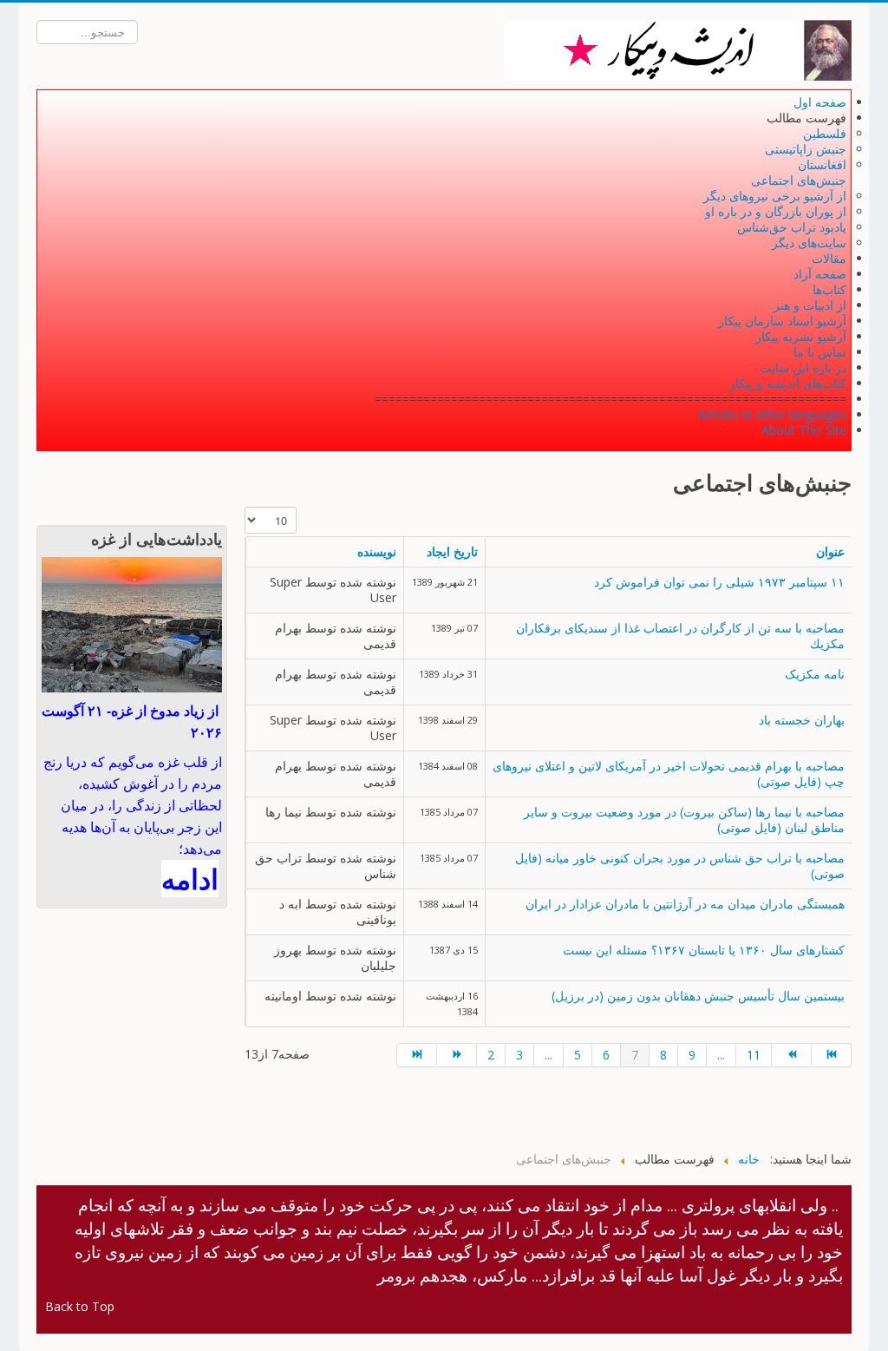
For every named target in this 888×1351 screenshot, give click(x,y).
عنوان (830, 551)
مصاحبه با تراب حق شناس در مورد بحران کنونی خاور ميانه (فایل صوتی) (680, 865)
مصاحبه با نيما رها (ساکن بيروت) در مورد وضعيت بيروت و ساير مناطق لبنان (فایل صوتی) (684, 819)
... (548, 1054)
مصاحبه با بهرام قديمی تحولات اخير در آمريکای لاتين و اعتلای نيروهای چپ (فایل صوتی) (669, 773)
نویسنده (376, 551)
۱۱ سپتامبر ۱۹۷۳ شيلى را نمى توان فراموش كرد (719, 582)
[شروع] (416, 1055)
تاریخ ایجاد (452, 551)
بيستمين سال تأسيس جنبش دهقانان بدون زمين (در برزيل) (698, 995)
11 (754, 1054)
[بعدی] (792, 1055)
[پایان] (832, 1055)
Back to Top (79, 1306)
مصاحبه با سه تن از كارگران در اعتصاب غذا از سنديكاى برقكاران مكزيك (680, 636)
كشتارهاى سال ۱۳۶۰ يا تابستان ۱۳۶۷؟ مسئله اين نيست (704, 949)
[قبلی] (457, 1055)
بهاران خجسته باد (802, 720)
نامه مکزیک (815, 674)
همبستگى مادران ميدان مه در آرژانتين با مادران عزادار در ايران (685, 903)
